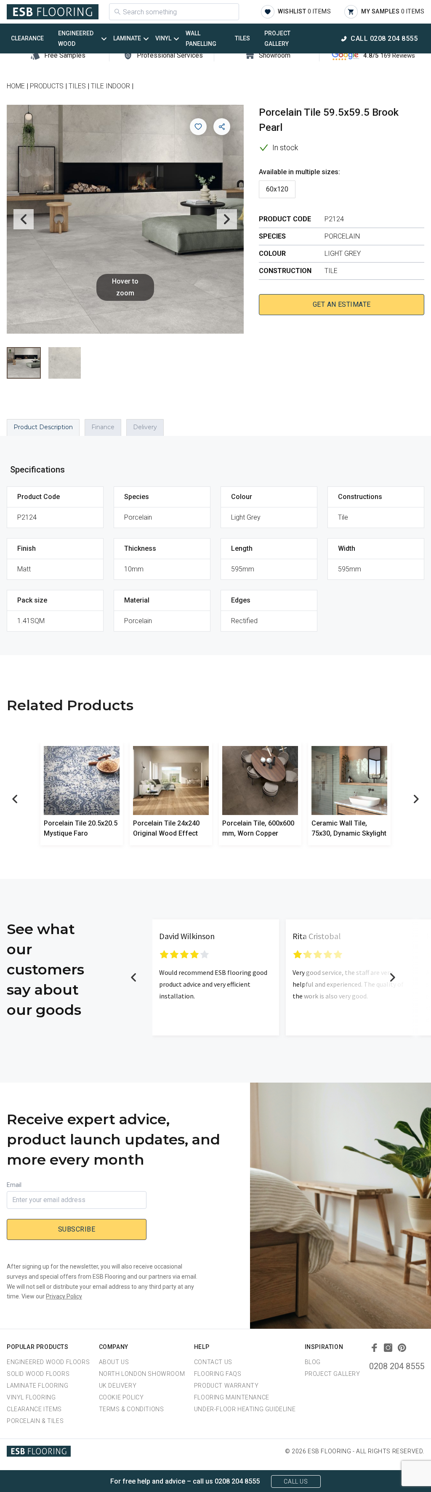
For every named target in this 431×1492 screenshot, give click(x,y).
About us (114, 1362)
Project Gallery (277, 38)
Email (14, 1184)
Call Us (296, 1481)
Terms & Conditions (131, 1409)
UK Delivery (118, 1385)
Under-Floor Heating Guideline (244, 1409)
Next (227, 219)
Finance (102, 427)
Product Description (43, 427)
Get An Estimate (342, 304)
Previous (23, 219)
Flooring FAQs (218, 1373)
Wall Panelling (201, 38)
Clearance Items (34, 1409)
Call (384, 38)
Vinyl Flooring (31, 1397)
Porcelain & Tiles (35, 1421)
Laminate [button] (127, 38)
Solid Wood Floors (38, 1373)
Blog (313, 1362)
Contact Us (213, 1362)
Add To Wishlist (198, 126)
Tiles (242, 38)
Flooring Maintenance (231, 1397)
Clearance (27, 38)
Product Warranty (226, 1385)
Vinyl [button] (163, 38)
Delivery (145, 427)
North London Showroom (142, 1373)
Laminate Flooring (37, 1385)
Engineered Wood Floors (48, 1362)
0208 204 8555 (396, 1366)
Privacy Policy (64, 1296)
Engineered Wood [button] (75, 38)
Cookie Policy (121, 1397)
